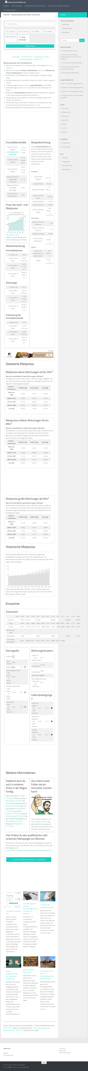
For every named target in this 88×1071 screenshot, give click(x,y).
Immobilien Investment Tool (69, 51)
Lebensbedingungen (25, 59)
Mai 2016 (64, 132)
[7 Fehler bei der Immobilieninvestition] (47, 896)
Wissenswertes (66, 147)
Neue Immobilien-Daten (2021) (70, 73)
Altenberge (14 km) (13, 801)
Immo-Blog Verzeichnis (10, 10)
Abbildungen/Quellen (65, 1052)
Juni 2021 (64, 128)
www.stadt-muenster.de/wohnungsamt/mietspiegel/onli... (29, 850)
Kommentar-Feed (67, 165)
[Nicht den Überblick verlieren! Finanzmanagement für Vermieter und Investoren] (30, 896)
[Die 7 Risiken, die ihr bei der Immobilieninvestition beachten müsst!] (47, 962)
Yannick (64, 91)
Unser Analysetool (16, 6)
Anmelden (65, 157)
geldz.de (5, 1053)
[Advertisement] (29, 126)
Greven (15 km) (12, 806)
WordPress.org (66, 169)
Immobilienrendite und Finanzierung (34, 6)
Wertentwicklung (26, 57)
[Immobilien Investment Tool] (13, 899)
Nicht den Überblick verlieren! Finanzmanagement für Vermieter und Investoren (30, 909)
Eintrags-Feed (66, 161)
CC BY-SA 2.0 (7, 1028)
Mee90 (64, 87)
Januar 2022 (65, 108)
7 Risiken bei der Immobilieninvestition (58, 6)
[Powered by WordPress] (9, 1067)
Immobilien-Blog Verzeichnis (74, 83)
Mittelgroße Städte (67, 28)
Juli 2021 (64, 124)
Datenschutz (62, 1050)
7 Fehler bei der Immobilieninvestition (72, 63)
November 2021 (66, 112)
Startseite (6, 6)
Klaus (63, 83)
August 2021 (65, 120)
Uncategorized (66, 143)
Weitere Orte (38, 59)
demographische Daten (41, 57)
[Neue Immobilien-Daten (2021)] (30, 961)
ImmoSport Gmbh (67, 95)
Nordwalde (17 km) (13, 821)
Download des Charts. (13, 235)
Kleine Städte (65, 32)
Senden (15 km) (12, 813)
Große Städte (65, 24)
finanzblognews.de (8, 1055)
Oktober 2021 (65, 116)
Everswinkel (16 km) (15, 816)
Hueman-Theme (25, 1067)
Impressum (62, 1048)
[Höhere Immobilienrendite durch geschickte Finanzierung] (13, 962)
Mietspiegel (16, 57)
